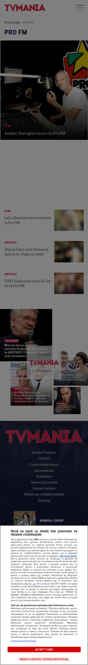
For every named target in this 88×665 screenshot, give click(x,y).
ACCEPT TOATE (44, 649)
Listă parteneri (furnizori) (23, 641)
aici (34, 583)
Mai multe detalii (68, 556)
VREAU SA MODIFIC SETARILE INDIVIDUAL (44, 658)
